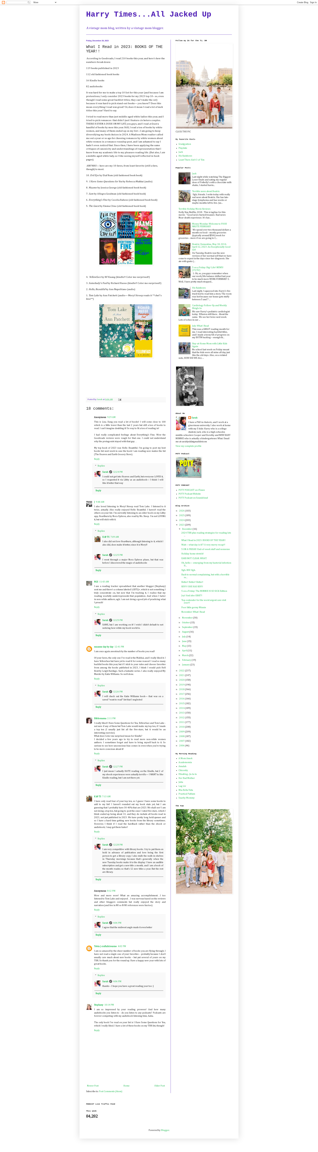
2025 (182, 515)
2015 (182, 703)
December (187, 529)
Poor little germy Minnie (193, 607)
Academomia (185, 762)
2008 (182, 736)
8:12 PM (111, 891)
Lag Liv (182, 786)
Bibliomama (100, 718)
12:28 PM (118, 845)
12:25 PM (118, 555)
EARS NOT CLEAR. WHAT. (194, 558)
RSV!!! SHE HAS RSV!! (192, 586)
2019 (182, 685)
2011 (182, 722)
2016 (182, 699)
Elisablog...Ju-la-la (188, 774)
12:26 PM (118, 692)
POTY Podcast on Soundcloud (193, 498)
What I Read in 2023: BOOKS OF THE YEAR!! (203, 540)
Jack (181, 152)
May (184, 646)
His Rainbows (185, 156)
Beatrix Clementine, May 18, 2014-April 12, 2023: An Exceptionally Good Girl (211, 247)
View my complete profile (188, 446)
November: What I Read (193, 612)
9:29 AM (111, 417)
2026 (182, 511)
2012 (182, 717)
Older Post (159, 1086)
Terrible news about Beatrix (206, 191)
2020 (182, 680)
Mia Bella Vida (186, 790)
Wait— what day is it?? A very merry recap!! (203, 545)
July (184, 637)
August (185, 632)
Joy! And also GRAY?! (191, 595)
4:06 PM (117, 923)
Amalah (182, 766)
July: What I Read (200, 326)
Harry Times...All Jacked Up (148, 14)
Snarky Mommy (187, 798)
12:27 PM (118, 767)
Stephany (98, 1005)
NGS (96, 582)
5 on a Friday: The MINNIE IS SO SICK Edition (204, 591)
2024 (182, 520)
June (184, 641)
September (187, 627)
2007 (182, 741)
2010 (182, 727)
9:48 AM (100, 502)
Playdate (183, 148)
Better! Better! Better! (192, 582)
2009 (182, 732)
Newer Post (93, 1086)
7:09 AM (114, 537)
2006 (182, 746)
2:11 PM (111, 718)
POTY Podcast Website (190, 494)
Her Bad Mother (187, 778)
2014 (182, 708)
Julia (181, 782)
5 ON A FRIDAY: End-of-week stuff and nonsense (205, 549)
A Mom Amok (185, 758)
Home (126, 1086)
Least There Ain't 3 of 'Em (191, 160)
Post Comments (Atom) (110, 1091)
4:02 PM (122, 946)
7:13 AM (106, 796)
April (185, 650)
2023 (182, 525)
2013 (182, 713)
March (185, 655)
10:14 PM (109, 1005)
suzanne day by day (103, 647)
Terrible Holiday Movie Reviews (195, 209)
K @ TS (105, 537)
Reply (97, 459)
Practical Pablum (187, 794)
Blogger (165, 1130)
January (186, 665)
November (187, 618)
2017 (182, 694)
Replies (101, 466)
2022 (182, 671)
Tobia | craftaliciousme (105, 946)
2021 (182, 675)
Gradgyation (185, 144)
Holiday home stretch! (192, 554)
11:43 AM (104, 582)
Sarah (105, 472)
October (186, 622)
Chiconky (183, 770)
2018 (182, 689)
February (187, 660)
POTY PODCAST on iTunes (192, 490)
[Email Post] (119, 399)
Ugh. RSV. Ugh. (188, 570)
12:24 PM (118, 472)
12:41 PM (119, 647)
